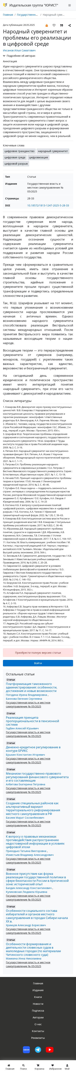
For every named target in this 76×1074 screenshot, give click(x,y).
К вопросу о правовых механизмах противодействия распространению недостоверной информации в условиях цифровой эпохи (35, 841)
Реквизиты (38, 1038)
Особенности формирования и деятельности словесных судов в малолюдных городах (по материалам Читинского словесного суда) (33, 949)
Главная (8, 14)
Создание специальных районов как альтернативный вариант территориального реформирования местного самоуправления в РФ (33, 808)
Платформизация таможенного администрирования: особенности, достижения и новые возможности (31, 687)
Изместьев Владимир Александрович (30, 855)
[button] (46, 25)
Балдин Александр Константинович (29, 888)
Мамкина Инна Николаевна (23, 958)
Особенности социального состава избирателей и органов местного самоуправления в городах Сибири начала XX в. (37, 916)
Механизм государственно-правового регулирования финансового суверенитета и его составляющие (37, 777)
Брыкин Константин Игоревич (25, 754)
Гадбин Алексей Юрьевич (22, 728)
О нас (38, 1024)
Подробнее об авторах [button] (20, 55)
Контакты (38, 1031)
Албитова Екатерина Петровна (25, 784)
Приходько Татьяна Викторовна (26, 851)
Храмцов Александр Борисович (26, 925)
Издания (38, 990)
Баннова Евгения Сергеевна (24, 698)
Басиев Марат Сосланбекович (25, 817)
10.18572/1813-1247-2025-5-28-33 (48, 205)
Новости (38, 1004)
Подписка (38, 1010)
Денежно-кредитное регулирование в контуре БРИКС (33, 749)
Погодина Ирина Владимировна (27, 695)
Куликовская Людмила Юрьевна (26, 892)
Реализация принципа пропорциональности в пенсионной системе (32, 721)
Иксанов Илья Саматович (19, 50)
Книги (38, 997)
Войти (38, 663)
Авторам (38, 1017)
